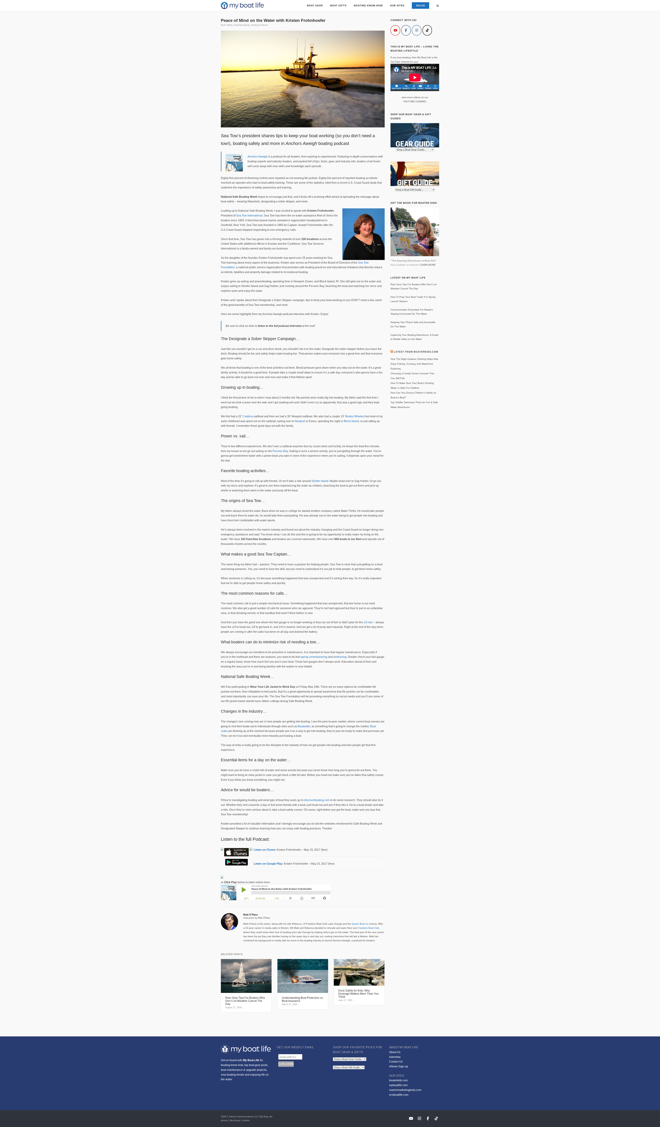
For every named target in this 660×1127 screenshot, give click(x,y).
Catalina (248, 416)
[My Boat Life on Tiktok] (427, 30)
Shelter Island (319, 481)
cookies (246, 1120)
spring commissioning (314, 656)
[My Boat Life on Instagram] (416, 30)
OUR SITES (397, 5)
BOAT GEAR (315, 5)
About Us (394, 1052)
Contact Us (396, 1061)
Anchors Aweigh (257, 156)
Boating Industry (242, 25)
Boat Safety (227, 25)
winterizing (339, 656)
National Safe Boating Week (245, 676)
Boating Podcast (259, 25)
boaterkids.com (398, 1080)
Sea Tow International (249, 215)
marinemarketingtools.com (405, 1089)
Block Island (351, 421)
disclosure (235, 1120)
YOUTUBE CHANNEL (415, 101)
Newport (300, 421)
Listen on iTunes (264, 849)
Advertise (395, 1056)
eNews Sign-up (398, 1066)
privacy (224, 1120)
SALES (420, 5)
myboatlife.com (398, 1085)
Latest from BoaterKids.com (416, 351)
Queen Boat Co (360, 923)
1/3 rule (368, 622)
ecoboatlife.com (398, 1094)
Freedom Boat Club (368, 928)
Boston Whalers (355, 416)
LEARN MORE (428, 264)
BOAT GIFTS (338, 5)
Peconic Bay (280, 451)
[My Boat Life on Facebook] (406, 30)
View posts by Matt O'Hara (256, 918)
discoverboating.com (316, 800)
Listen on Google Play (268, 863)
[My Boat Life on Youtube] (395, 30)
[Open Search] (437, 5)
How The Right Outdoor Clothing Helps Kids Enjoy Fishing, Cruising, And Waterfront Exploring (414, 364)
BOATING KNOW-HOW (368, 5)
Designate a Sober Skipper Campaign (262, 338)
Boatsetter (304, 726)
